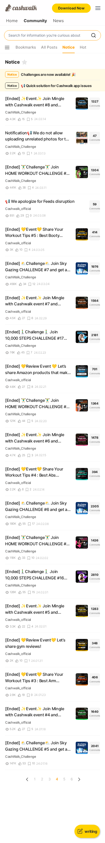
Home (12, 20)
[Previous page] (27, 779)
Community (35, 20)
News (58, 20)
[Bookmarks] (24, 62)
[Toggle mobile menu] (98, 8)
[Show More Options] (7, 47)
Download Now (71, 8)
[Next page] (79, 779)
